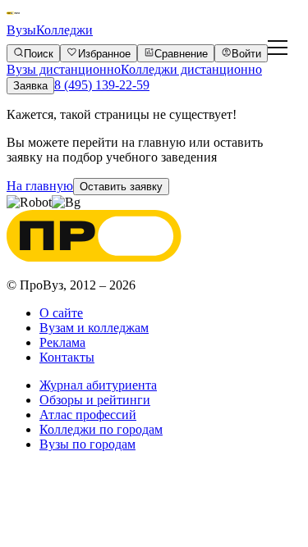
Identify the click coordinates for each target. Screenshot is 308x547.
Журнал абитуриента (98, 385)
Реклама (62, 342)
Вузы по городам (87, 444)
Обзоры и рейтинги (94, 400)
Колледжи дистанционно (191, 69)
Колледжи (64, 30)
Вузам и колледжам (94, 328)
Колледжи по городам (101, 429)
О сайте (61, 313)
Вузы (21, 30)
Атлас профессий (87, 415)
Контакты (66, 357)
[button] (121, 186)
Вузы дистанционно (64, 69)
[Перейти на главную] (13, 15)
